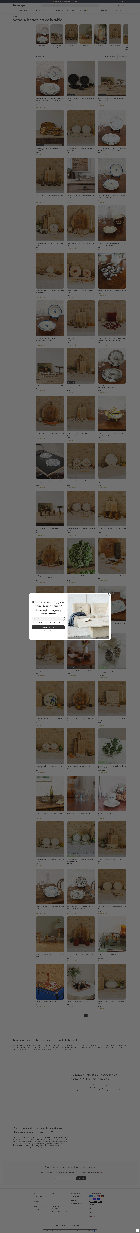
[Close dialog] (109, 594)
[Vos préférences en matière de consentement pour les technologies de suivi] (137, 1230)
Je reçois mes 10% (48, 627)
